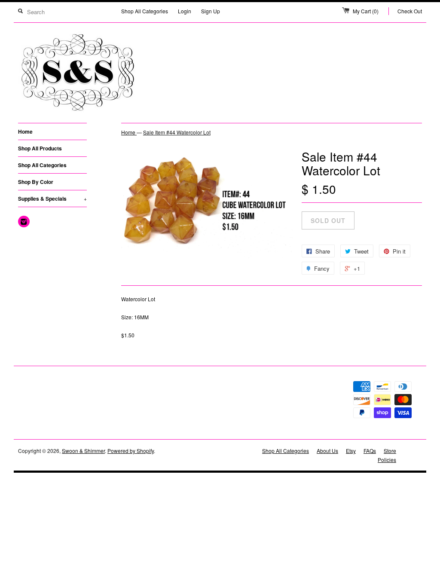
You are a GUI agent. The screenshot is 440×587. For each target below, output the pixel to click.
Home (25, 131)
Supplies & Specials (52, 198)
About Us (327, 450)
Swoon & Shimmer (83, 450)
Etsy (351, 450)
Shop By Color (35, 182)
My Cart (366, 11)
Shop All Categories (144, 11)
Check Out (409, 11)
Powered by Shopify (130, 450)
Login (184, 11)
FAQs (370, 450)
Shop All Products (40, 148)
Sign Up (210, 11)
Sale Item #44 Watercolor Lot (177, 132)
